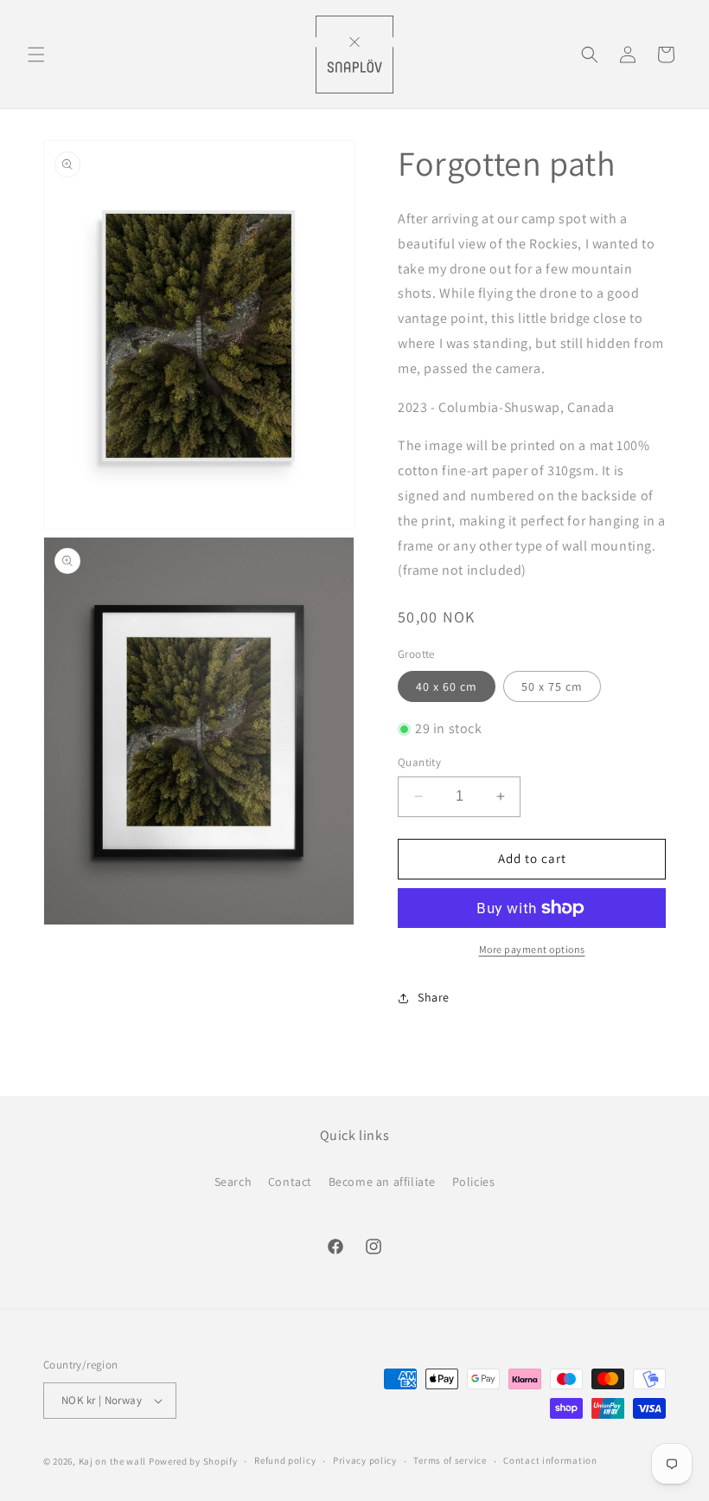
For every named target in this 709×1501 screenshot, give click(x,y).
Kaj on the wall (113, 1461)
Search (233, 1181)
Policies (473, 1181)
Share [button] (434, 997)
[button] (36, 54)
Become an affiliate (382, 1181)
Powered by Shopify (193, 1461)
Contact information (550, 1460)
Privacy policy (365, 1460)
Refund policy (285, 1460)
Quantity (419, 762)
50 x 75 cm (552, 686)
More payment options (532, 949)
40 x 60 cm (446, 686)
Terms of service (449, 1460)
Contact (290, 1181)
